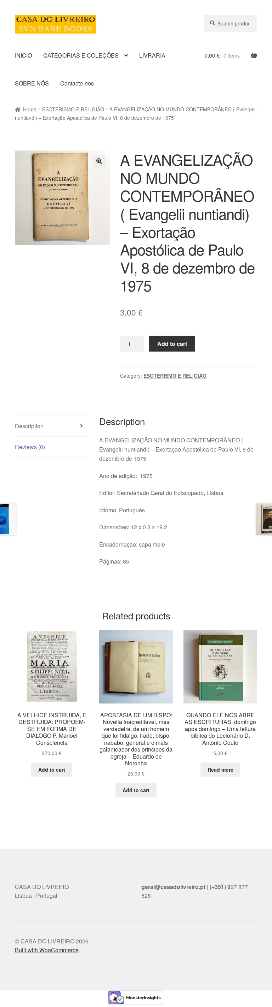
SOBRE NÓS (32, 83)
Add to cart (172, 344)
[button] (99, 161)
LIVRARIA (152, 55)
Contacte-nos (77, 83)
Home (29, 109)
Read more (220, 769)
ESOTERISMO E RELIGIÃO (73, 109)
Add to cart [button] (51, 769)
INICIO (23, 55)
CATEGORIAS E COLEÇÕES (81, 55)
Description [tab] (29, 426)
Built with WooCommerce (47, 950)
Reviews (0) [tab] (30, 447)
